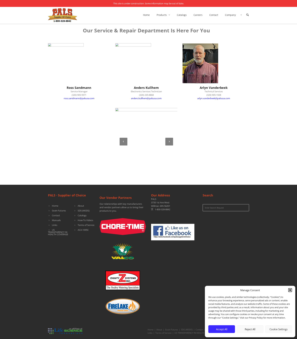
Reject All (250, 329)
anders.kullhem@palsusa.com (146, 98)
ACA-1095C (83, 229)
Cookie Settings (279, 329)
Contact (56, 215)
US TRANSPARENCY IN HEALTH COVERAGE (58, 232)
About (81, 205)
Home (55, 205)
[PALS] (62, 15)
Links (54, 225)
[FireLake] (123, 305)
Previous (123, 141)
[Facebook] (172, 231)
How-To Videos (85, 220)
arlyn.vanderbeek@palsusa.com (213, 98)
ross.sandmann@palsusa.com (79, 98)
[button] (290, 290)
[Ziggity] (123, 279)
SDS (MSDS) (84, 210)
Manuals (56, 220)
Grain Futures (59, 210)
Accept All (221, 329)
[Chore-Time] (123, 226)
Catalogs (82, 215)
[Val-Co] (123, 250)
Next (169, 141)
